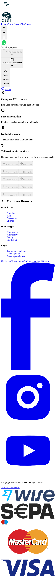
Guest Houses (14, 24)
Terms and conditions (16, 251)
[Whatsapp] (4, 45)
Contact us (12, 218)
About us (11, 213)
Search (8, 89)
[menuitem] (5, 77)
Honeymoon (12, 232)
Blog (23, 24)
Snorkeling (12, 240)
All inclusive (12, 234)
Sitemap (10, 221)
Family (10, 237)
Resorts (4, 24)
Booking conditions (16, 256)
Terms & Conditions (10, 487)
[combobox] (4, 28)
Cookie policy (13, 253)
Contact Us (30, 24)
